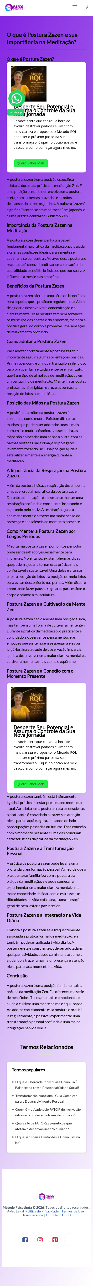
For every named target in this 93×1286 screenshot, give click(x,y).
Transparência (32, 1215)
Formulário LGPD (58, 1215)
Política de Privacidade (42, 1211)
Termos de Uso (72, 1211)
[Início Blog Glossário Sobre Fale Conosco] (46, 8)
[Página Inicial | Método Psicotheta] (14, 8)
